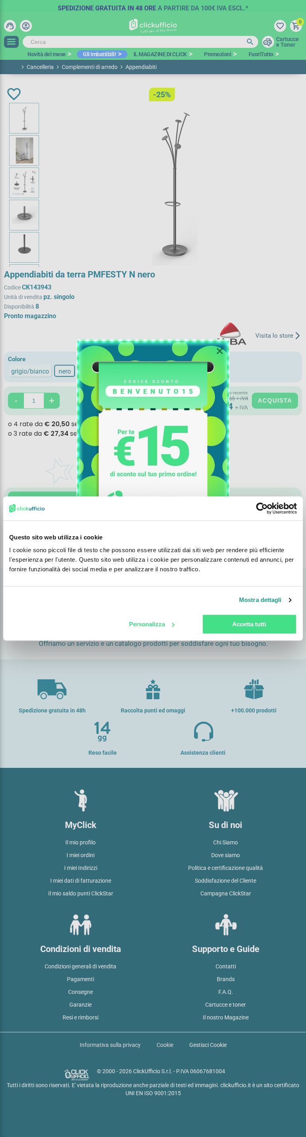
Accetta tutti (249, 624)
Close (220, 351)
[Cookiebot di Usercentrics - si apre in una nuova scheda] (262, 508)
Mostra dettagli (260, 599)
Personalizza (147, 624)
